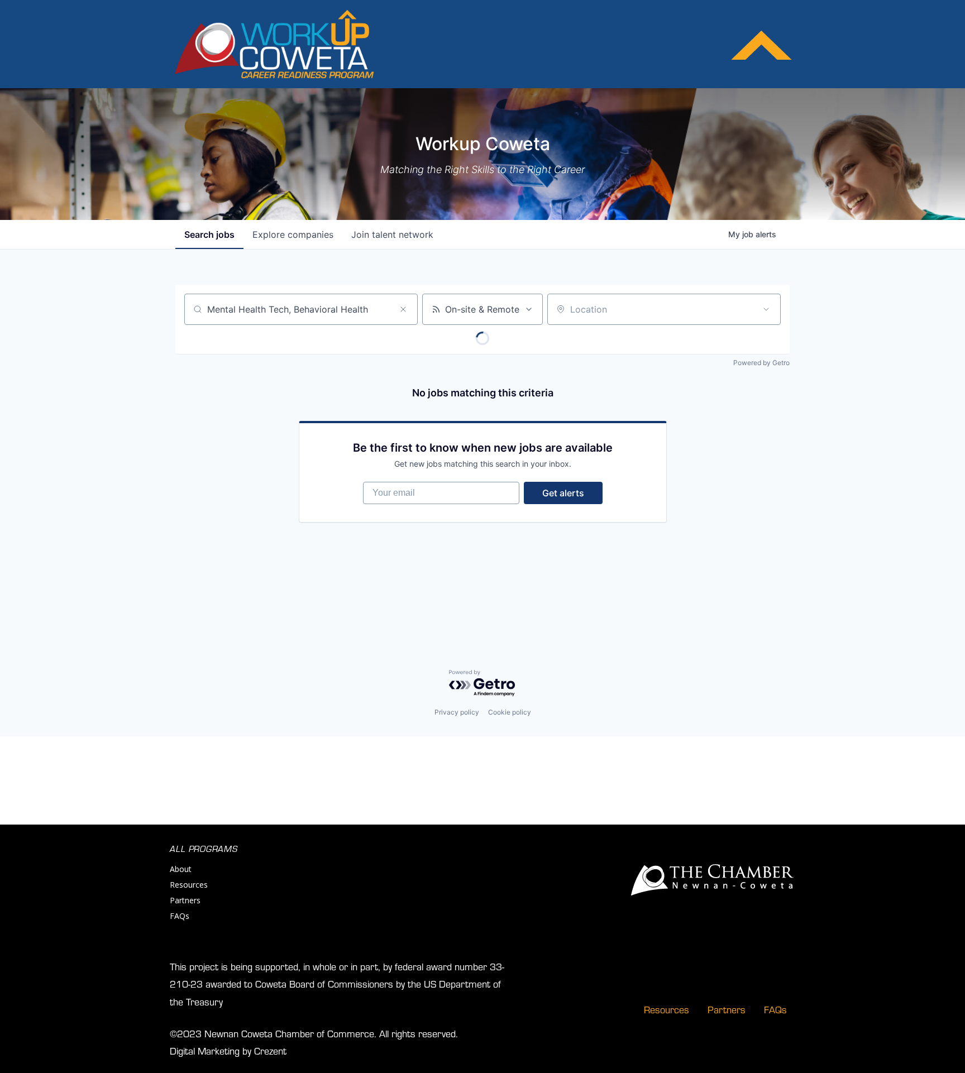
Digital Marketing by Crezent (228, 1050)
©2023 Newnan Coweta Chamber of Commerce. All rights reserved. (314, 1033)
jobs (209, 234)
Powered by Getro (761, 362)
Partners (185, 900)
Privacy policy (456, 712)
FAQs (179, 916)
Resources (189, 884)
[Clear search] (403, 309)
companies (292, 234)
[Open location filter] (766, 309)
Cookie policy (509, 712)
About (181, 869)
